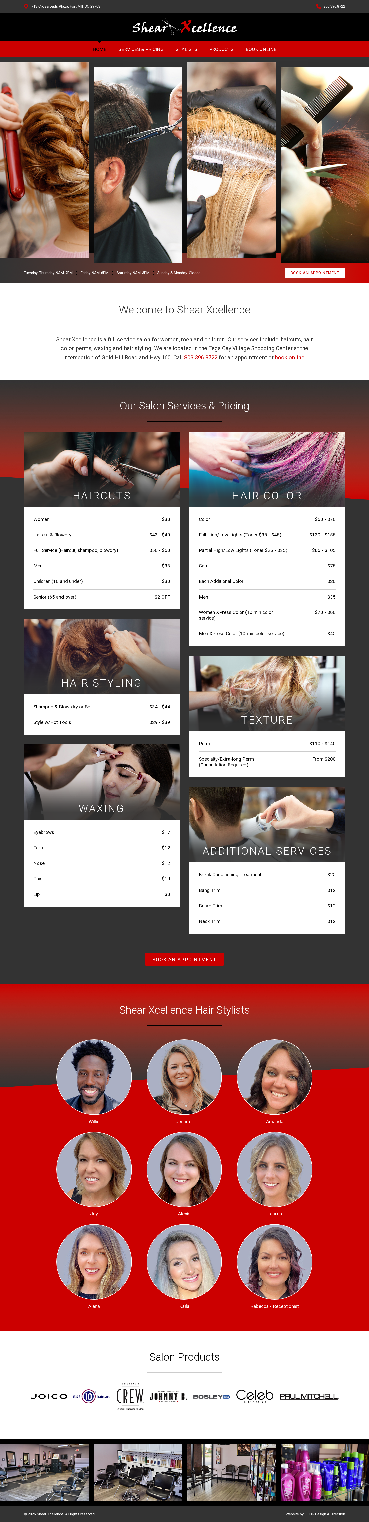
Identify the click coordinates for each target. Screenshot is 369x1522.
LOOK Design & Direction (325, 1514)
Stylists (186, 49)
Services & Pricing (141, 49)
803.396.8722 (334, 6)
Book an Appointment (315, 273)
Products (221, 49)
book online (289, 357)
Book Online (260, 49)
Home (99, 49)
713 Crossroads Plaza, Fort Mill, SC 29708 (65, 6)
